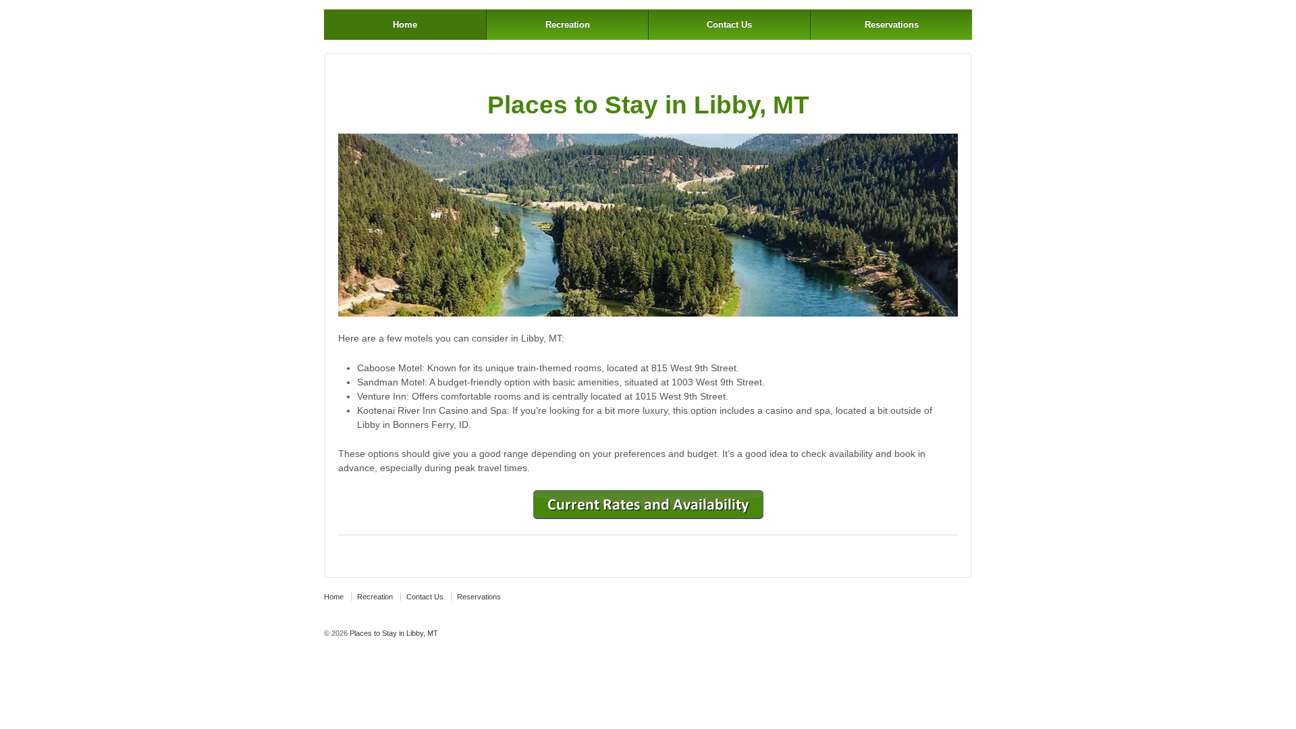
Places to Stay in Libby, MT (393, 633)
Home (405, 25)
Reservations (892, 25)
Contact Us (729, 25)
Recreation (567, 25)
